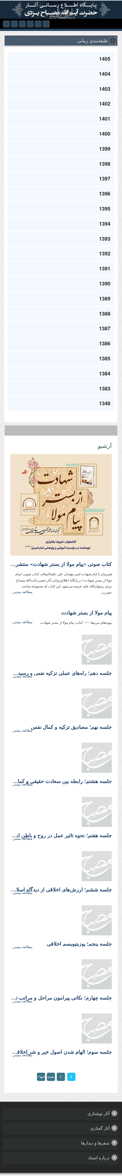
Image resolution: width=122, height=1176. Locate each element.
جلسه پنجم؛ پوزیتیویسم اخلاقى (79, 944)
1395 (104, 208)
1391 (104, 268)
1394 (104, 223)
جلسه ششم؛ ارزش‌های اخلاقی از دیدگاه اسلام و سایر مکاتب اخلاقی (61, 889)
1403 (104, 89)
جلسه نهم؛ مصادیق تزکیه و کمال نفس (71, 727)
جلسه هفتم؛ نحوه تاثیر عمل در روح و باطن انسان (61, 835)
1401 (104, 118)
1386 (104, 343)
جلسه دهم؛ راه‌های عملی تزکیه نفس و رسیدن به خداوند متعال (61, 673)
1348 (104, 403)
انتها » (41, 1077)
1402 (104, 103)
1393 (104, 238)
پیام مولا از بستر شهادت (86, 613)
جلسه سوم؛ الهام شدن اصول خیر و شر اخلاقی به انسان (61, 1052)
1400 (104, 133)
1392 (104, 253)
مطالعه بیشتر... (21, 592)
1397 (104, 178)
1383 (104, 388)
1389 (104, 298)
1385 (104, 358)
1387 (104, 328)
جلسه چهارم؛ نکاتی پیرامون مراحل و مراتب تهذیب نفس (61, 998)
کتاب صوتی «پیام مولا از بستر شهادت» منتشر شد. (61, 564)
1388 (104, 313)
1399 (104, 148)
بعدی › (50, 1078)
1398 (104, 163)
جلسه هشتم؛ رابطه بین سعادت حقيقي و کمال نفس (61, 781)
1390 (104, 283)
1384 (104, 373)
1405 (104, 58)
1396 (104, 193)
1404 (104, 73)
